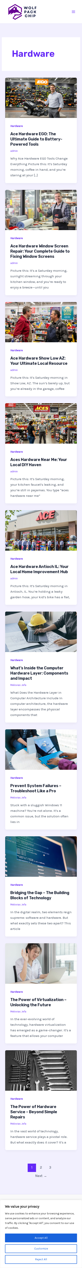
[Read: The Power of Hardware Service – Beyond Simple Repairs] (41, 1070)
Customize (41, 1248)
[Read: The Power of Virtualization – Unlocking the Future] (41, 963)
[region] (41, 1234)
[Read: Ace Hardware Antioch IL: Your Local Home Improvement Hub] (41, 530)
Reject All (41, 1259)
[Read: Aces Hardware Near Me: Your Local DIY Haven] (41, 423)
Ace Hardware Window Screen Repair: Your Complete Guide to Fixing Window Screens (40, 251)
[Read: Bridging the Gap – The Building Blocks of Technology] (41, 856)
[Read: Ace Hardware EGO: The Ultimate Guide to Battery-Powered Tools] (41, 97)
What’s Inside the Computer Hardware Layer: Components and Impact (39, 673)
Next (41, 1176)
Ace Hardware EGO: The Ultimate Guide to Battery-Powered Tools (36, 139)
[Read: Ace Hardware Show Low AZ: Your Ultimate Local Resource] (41, 322)
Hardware (16, 126)
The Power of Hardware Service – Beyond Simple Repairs (33, 1111)
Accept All (41, 1238)
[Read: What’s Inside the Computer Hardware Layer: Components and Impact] (41, 632)
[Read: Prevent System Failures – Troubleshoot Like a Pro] (41, 749)
